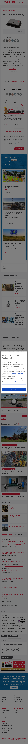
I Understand (14, 389)
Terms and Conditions (17, 373)
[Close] (25, 353)
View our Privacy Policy (16, 382)
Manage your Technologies (14, 385)
